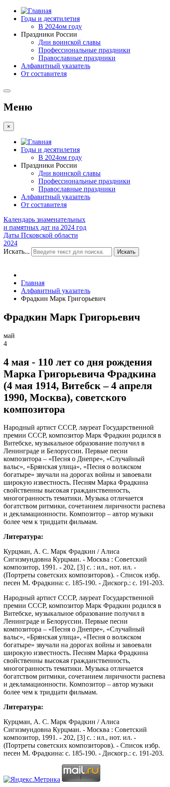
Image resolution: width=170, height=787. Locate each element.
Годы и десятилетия (50, 18)
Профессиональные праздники (84, 50)
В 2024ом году (60, 26)
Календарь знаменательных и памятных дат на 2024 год (44, 223)
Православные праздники (77, 58)
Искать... (16, 251)
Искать (126, 252)
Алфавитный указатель (55, 65)
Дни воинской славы (69, 42)
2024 (10, 243)
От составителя (44, 73)
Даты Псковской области (40, 235)
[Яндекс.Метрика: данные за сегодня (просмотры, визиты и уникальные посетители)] (31, 780)
